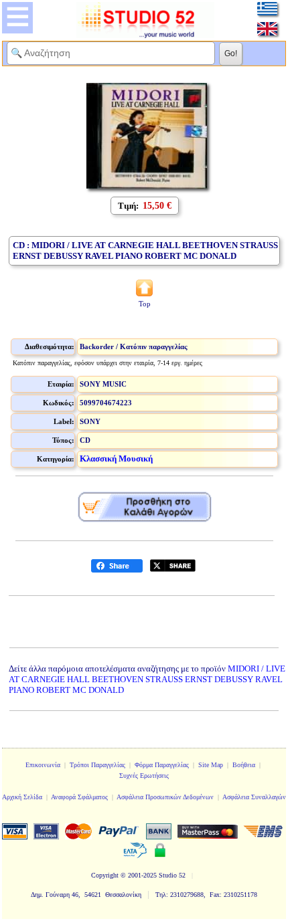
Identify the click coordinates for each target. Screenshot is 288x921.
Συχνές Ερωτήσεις (144, 775)
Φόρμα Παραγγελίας (162, 765)
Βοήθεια (243, 765)
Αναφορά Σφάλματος (79, 797)
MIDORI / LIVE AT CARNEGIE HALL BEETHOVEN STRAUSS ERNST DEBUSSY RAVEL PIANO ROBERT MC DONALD (147, 679)
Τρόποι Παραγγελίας (97, 765)
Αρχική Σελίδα (22, 797)
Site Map (210, 765)
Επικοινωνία (42, 765)
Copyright (105, 875)
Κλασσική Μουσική (116, 458)
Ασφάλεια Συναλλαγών (254, 797)
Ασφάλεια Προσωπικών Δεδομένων (165, 797)
